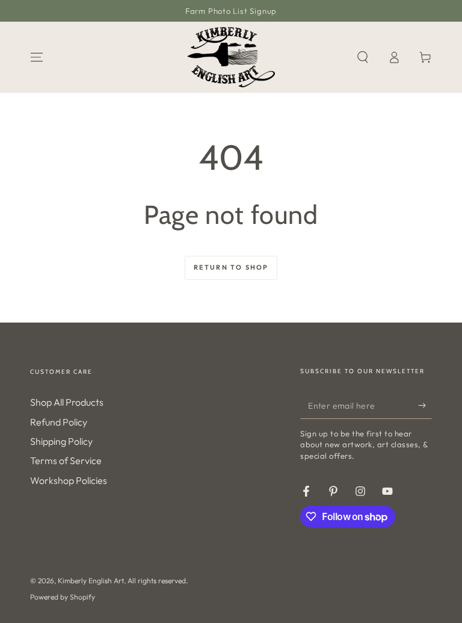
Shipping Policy (61, 441)
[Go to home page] (231, 57)
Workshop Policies (68, 480)
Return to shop (231, 267)
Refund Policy (58, 422)
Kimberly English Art (91, 580)
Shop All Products (66, 402)
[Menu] (36, 57)
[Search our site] (362, 57)
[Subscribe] (425, 405)
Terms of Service (66, 460)
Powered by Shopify (62, 596)
